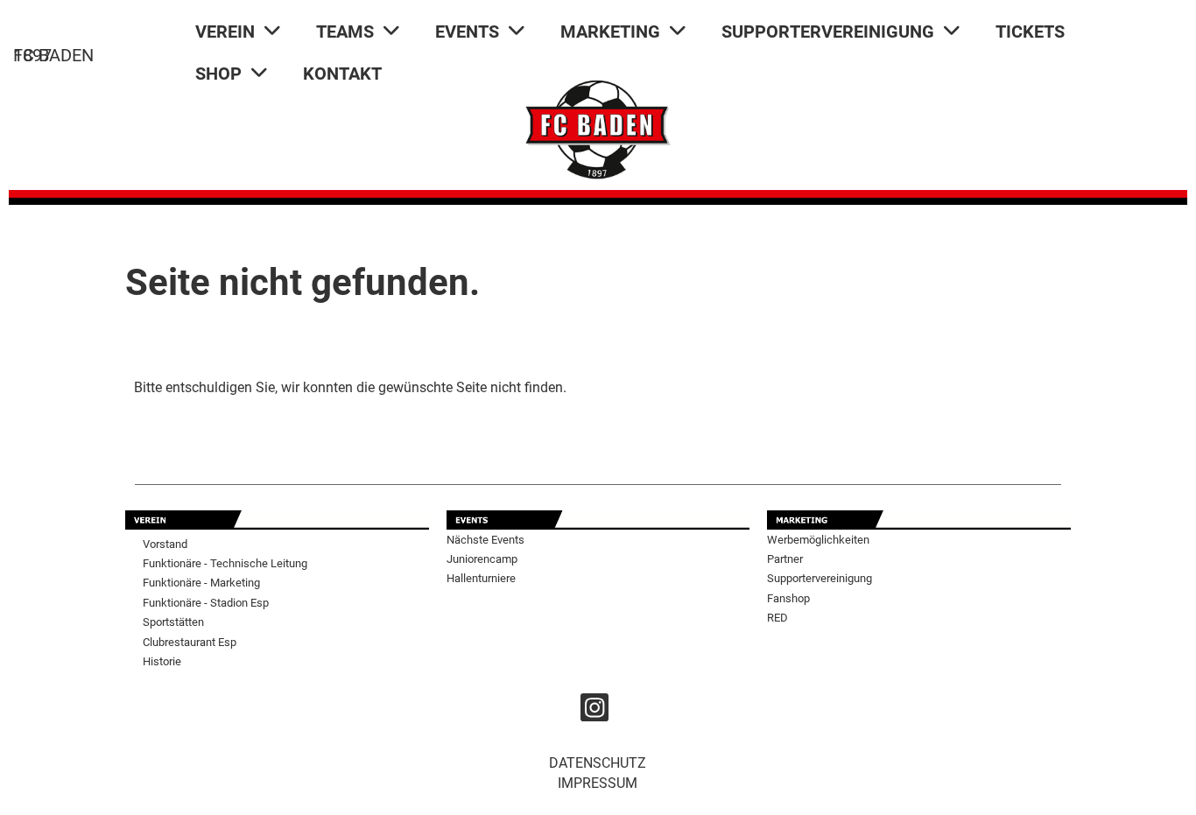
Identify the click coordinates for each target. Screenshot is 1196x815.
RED (777, 617)
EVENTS (467, 31)
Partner (785, 559)
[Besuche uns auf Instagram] (594, 711)
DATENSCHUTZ (597, 763)
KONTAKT (342, 73)
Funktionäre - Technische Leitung (225, 563)
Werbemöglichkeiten (818, 539)
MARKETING (610, 31)
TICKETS (1030, 31)
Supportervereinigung (819, 578)
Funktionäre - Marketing (201, 582)
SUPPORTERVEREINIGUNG (827, 31)
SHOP (218, 73)
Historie (162, 661)
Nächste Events (485, 539)
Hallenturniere (481, 578)
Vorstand (165, 544)
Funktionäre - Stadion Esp (206, 602)
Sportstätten (173, 622)
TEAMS (345, 31)
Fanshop (788, 598)
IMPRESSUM (597, 783)
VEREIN (225, 31)
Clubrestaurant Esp (189, 642)
